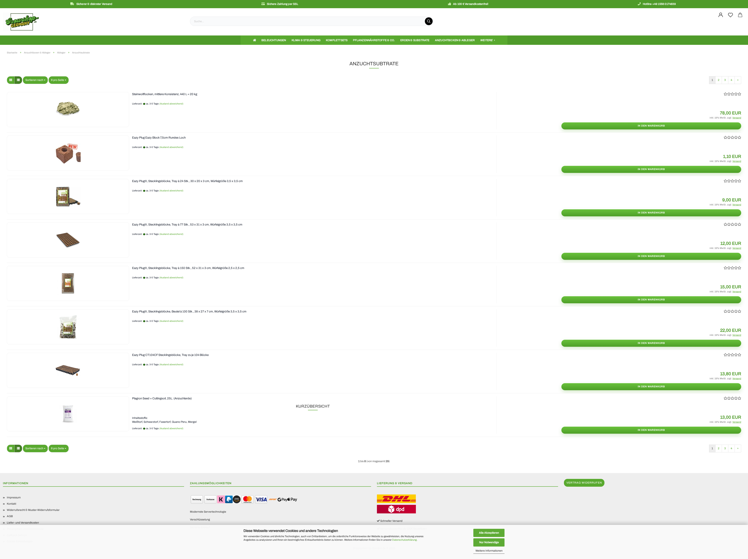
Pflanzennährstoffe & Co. (374, 40)
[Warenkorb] (740, 15)
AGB (10, 516)
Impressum (14, 497)
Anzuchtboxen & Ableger (455, 40)
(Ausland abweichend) (171, 103)
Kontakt (11, 503)
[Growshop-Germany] (93, 21)
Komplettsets (337, 40)
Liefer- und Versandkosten (23, 522)
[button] (11, 80)
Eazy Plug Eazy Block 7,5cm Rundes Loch (159, 137)
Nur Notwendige (489, 542)
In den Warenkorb (651, 125)
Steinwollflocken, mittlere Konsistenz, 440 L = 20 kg (164, 94)
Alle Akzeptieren (489, 532)
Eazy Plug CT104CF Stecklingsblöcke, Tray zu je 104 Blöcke (170, 354)
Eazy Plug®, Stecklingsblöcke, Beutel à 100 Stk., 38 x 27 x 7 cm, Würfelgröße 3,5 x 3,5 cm (189, 311)
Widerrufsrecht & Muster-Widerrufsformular (33, 510)
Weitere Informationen (489, 550)
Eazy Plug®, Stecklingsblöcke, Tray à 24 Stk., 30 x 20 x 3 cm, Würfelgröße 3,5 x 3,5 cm (187, 181)
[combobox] (35, 80)
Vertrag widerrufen (584, 482)
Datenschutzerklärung (404, 540)
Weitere (486, 40)
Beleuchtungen (273, 40)
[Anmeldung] (721, 15)
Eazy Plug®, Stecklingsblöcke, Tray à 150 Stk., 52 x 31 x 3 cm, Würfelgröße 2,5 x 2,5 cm (188, 268)
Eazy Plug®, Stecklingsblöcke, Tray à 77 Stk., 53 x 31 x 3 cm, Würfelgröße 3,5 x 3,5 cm (187, 224)
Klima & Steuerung (306, 40)
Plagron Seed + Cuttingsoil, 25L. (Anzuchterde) (162, 398)
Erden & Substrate (414, 40)
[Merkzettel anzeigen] (730, 15)
